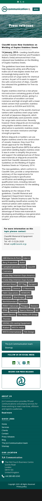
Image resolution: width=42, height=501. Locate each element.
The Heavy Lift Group (27, 314)
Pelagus (24, 305)
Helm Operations (11, 292)
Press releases (8, 436)
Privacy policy (21, 486)
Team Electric (9, 314)
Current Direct (9, 284)
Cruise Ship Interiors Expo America (19, 275)
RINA (5, 310)
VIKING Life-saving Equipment (17, 323)
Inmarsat (7, 297)
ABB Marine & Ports (12, 258)
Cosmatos (7, 271)
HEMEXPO (25, 292)
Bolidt (22, 262)
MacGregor (19, 297)
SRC (37, 310)
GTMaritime (28, 288)
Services (5, 427)
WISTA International (12, 331)
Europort (33, 284)
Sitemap (9, 347)
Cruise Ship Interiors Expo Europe (18, 279)
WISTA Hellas (18, 327)
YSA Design (29, 331)
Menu (36, 9)
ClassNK (31, 266)
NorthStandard (10, 301)
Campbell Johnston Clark (14, 266)
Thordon (7, 318)
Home (4, 424)
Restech (34, 305)
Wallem (6, 327)
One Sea (23, 301)
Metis (29, 297)
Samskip (14, 310)
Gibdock (16, 288)
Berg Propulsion (10, 262)
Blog (4, 440)
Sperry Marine (26, 310)
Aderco (26, 258)
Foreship (7, 288)
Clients (5, 430)
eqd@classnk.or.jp (18, 244)
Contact (5, 433)
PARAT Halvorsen (11, 305)
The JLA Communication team (19, 344)
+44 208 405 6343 (12, 476)
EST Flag (22, 284)
